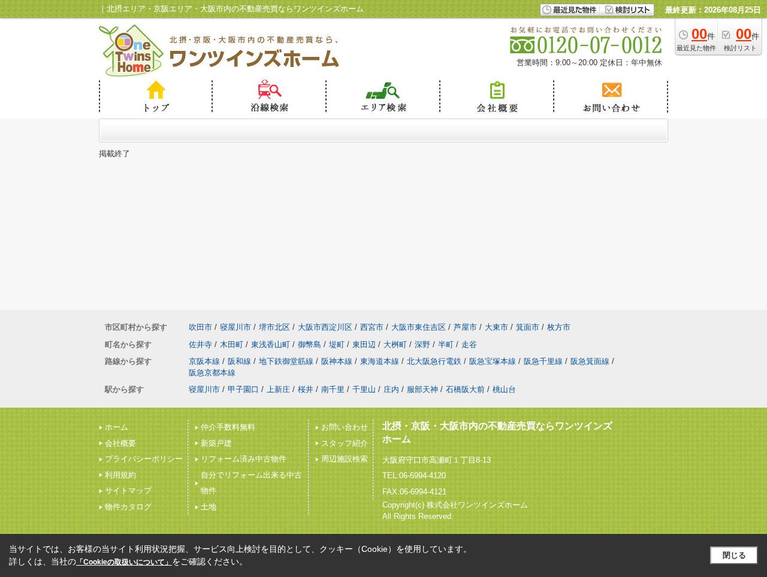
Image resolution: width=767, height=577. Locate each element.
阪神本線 (336, 361)
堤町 (337, 344)
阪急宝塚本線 (492, 361)
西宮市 (372, 327)
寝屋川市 (235, 327)
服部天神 (422, 389)
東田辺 (364, 344)
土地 (208, 506)
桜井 (305, 389)
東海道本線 (379, 361)
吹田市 (200, 327)
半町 (446, 344)
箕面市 (527, 327)
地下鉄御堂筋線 (286, 361)
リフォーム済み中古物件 (243, 458)
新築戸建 (216, 443)
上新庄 (278, 389)
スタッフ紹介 (344, 443)
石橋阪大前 (465, 389)
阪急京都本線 (212, 372)
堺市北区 (274, 327)
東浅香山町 (270, 344)
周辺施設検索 (344, 458)
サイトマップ (128, 490)
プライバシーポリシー (144, 458)
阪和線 (239, 361)
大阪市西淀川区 (325, 327)
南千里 (333, 389)
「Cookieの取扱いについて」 (124, 562)
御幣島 (309, 344)
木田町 (231, 344)
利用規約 (120, 474)
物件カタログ (128, 506)
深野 (422, 344)
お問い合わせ (344, 427)
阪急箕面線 (589, 361)
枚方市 (558, 327)
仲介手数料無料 (228, 427)
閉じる (734, 555)
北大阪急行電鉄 (434, 361)
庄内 (391, 389)
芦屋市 (465, 327)
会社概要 (120, 443)
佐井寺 (200, 344)
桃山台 (504, 389)
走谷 (469, 344)
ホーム (116, 427)
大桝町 (395, 344)
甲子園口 (243, 389)
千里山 (364, 389)
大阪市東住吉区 (418, 327)
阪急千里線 (543, 361)
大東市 (496, 327)
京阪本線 (204, 361)
